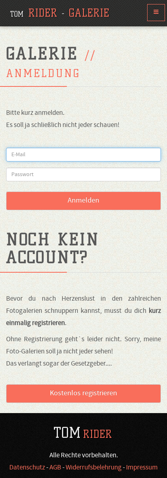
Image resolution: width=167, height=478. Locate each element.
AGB (55, 468)
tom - (59, 13)
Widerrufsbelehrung (94, 468)
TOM (83, 432)
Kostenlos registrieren (83, 393)
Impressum (142, 468)
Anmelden (83, 201)
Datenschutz (27, 468)
